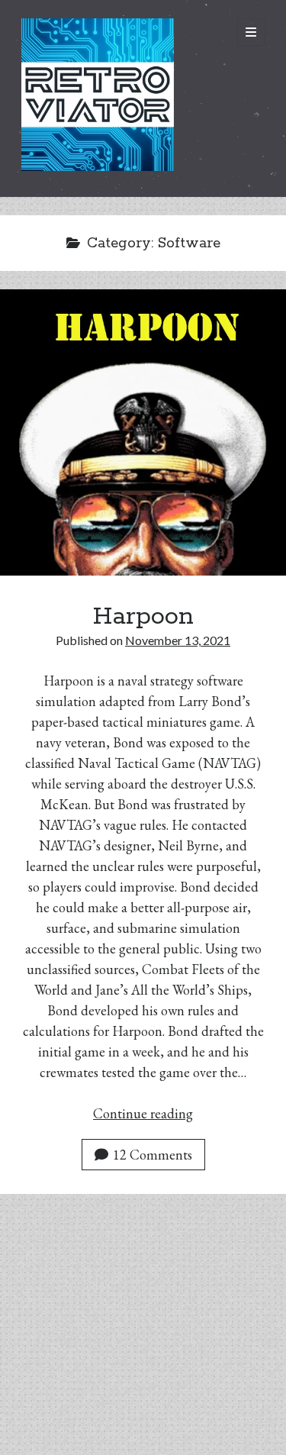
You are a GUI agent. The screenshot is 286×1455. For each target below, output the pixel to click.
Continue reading (143, 1113)
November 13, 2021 (177, 640)
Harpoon (143, 617)
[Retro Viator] (97, 165)
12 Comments (152, 1154)
